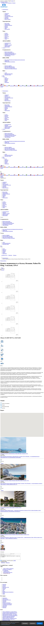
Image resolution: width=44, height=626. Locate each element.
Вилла (5, 260)
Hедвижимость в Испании (9, 54)
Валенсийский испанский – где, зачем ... (10, 614)
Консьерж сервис (8, 74)
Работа (6, 81)
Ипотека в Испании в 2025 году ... (9, 619)
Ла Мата (6, 14)
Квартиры (6, 34)
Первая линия (7, 24)
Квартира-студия (6, 587)
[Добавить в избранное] (0, 463)
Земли (6, 38)
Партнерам (7, 82)
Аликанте (6, 17)
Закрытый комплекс (8, 25)
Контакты (6, 78)
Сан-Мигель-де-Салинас (7, 604)
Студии (6, 33)
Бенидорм (6, 18)
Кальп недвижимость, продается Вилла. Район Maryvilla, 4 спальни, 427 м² (14, 453)
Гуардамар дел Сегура (7, 599)
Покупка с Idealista (8, 65)
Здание (4, 589)
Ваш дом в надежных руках (10, 67)
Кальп (2, 267)
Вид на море (7, 23)
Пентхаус (4, 588)
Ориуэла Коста (7, 15)
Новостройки (7, 46)
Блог (3, 75)
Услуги (4, 47)
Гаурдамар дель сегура (9, 16)
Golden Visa (7, 60)
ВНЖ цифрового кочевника (10, 61)
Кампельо (4, 607)
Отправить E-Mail (3, 561)
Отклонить (25, 623)
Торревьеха (7, 13)
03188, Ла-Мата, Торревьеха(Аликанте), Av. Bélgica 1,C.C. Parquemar (8, 569)
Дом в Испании (7, 55)
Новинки (6, 125)
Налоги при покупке (8, 51)
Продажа (2, 260)
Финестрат (5, 606)
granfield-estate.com (6, 573)
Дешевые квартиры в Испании (10, 53)
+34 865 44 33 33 (4, 255)
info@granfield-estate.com (7, 572)
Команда (6, 79)
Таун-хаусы (7, 36)
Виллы (6, 118)
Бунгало (6, 35)
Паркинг (6, 27)
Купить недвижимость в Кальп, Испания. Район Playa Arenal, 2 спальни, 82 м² (14, 534)
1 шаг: (6, 72)
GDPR (14, 560)
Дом (3, 590)
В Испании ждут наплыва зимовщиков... (10, 615)
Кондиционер (7, 29)
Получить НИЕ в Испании (10, 66)
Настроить (32, 623)
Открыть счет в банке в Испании (11, 68)
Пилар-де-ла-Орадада (6, 602)
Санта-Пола (5, 605)
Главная (1, 177)
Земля (4, 593)
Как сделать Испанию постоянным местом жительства (15, 59)
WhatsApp (10, 2)
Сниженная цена (8, 124)
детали (2, 463)
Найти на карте (7, 45)
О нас (4, 76)
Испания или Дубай (6, 620)
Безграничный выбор (9, 73)
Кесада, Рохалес (8, 19)
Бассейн (6, 26)
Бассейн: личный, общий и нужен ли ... (10, 613)
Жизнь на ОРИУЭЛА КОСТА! (8, 617)
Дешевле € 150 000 (8, 126)
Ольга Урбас (2, 550)
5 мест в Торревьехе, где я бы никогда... (10, 611)
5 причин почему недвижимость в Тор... (10, 612)
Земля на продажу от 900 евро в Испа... (10, 618)
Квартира (4, 584)
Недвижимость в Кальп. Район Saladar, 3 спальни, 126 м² (10, 507)
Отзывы (6, 80)
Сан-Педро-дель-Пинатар (7, 603)
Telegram (13, 2)
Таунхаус (4, 585)
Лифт (6, 28)
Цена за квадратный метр (9, 52)
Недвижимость (5, 9)
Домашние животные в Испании (9, 616)
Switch (12, 0)
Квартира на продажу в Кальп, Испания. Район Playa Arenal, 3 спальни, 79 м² (14, 480)
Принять (39, 623)
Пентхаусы (7, 119)
